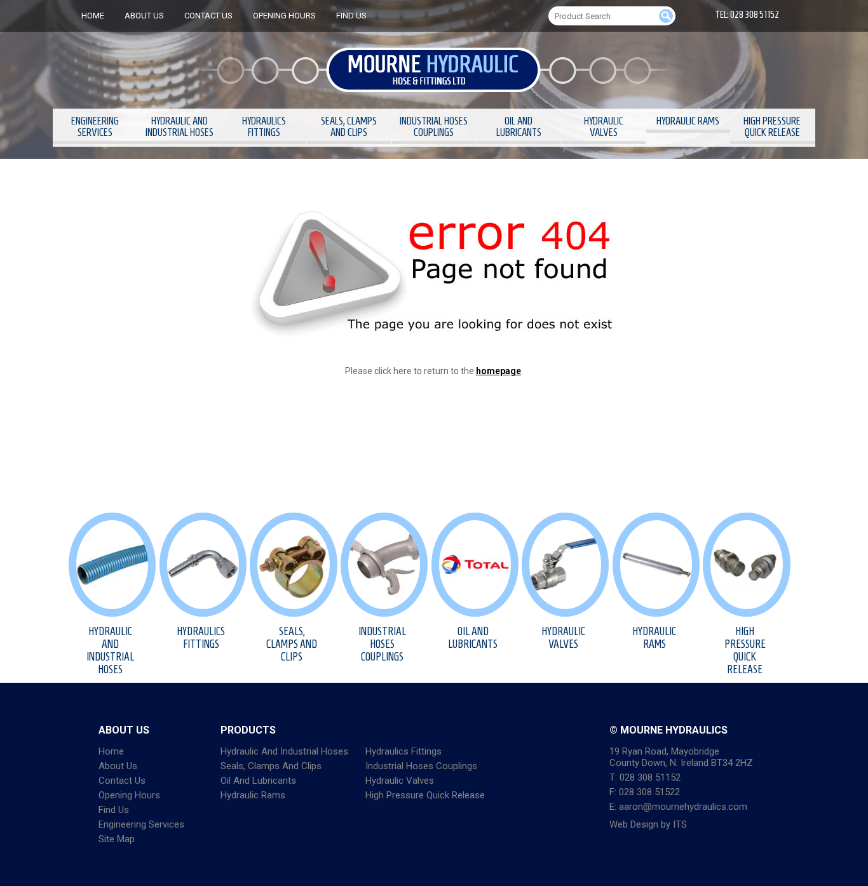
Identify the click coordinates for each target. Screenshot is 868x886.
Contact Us (208, 15)
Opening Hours (284, 15)
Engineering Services (95, 126)
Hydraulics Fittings (264, 126)
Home (92, 15)
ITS (680, 824)
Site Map (116, 839)
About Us (144, 15)
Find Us (351, 15)
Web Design (633, 824)
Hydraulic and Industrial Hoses (180, 126)
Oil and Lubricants (518, 126)
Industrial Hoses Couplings (434, 126)
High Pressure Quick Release (772, 126)
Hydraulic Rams (687, 120)
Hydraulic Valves (603, 126)
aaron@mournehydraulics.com (683, 806)
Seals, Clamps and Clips (349, 126)
